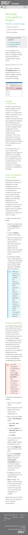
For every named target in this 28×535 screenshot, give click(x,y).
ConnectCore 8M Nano (14, 44)
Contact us (22, 515)
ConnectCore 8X (12, 46)
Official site (15, 515)
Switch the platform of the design (16, 29)
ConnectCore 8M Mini (14, 42)
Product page (7, 515)
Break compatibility (12, 32)
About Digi (14, 517)
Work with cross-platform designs (15, 24)
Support (21, 517)
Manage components (12, 27)
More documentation (7, 518)
